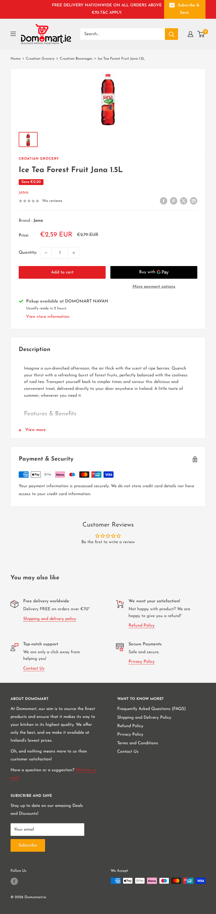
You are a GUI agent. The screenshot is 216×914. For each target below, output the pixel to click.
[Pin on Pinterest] (173, 201)
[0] (201, 34)
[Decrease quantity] (45, 252)
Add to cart (62, 272)
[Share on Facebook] (163, 201)
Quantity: (28, 252)
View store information (48, 317)
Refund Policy (142, 625)
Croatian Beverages (76, 59)
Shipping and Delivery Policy (144, 718)
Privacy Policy (142, 662)
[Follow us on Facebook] (14, 881)
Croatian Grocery (40, 59)
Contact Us (34, 668)
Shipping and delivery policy (49, 619)
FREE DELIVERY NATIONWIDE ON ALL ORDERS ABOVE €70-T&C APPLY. (107, 9)
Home (16, 59)
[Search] (171, 34)
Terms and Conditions (137, 743)
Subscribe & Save (188, 9)
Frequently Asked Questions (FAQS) (151, 709)
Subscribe (27, 845)
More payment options (153, 287)
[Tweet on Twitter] (183, 201)
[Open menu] (13, 34)
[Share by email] (193, 201)
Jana (23, 193)
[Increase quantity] (73, 252)
